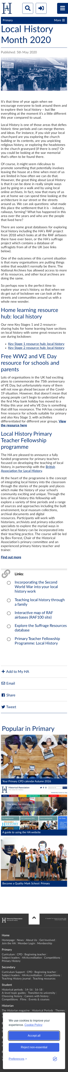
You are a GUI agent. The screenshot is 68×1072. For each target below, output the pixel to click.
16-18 (38, 989)
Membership (44, 943)
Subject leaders (11, 957)
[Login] (41, 8)
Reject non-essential (34, 1047)
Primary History (11, 961)
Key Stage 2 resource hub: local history (36, 348)
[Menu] (62, 8)
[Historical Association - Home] (12, 921)
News (20, 940)
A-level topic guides (14, 993)
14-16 (29, 989)
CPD (19, 954)
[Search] (27, 8)
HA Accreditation (32, 957)
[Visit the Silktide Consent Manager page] (55, 1059)
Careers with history (36, 996)
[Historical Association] (7, 9)
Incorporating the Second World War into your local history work (36, 586)
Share (10, 695)
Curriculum (8, 954)
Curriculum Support (13, 972)
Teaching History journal (16, 978)
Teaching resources (44, 978)
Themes (60, 1010)
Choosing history (12, 996)
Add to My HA (17, 672)
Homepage (8, 940)
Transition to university (41, 993)
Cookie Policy (33, 1025)
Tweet (10, 707)
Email (10, 683)
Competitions (52, 957)
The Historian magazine (16, 1010)
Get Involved (47, 940)
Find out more (11, 557)
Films (23, 999)
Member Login (26, 943)
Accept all (34, 1035)
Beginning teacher (35, 954)
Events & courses (39, 999)
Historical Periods (42, 1010)
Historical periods (12, 989)
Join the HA (9, 943)
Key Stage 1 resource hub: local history (36, 344)
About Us (31, 940)
